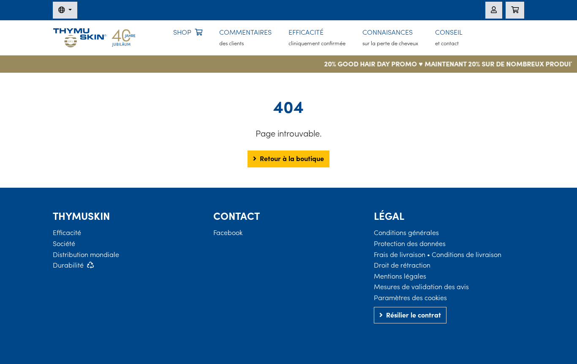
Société (64, 243)
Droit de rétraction (402, 265)
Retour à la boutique (292, 158)
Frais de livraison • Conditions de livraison (437, 254)
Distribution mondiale (86, 254)
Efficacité (67, 232)
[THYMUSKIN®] (94, 37)
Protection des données (410, 243)
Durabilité (68, 265)
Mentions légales (400, 276)
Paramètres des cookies (410, 297)
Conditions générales (406, 232)
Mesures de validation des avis (421, 286)
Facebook (227, 232)
